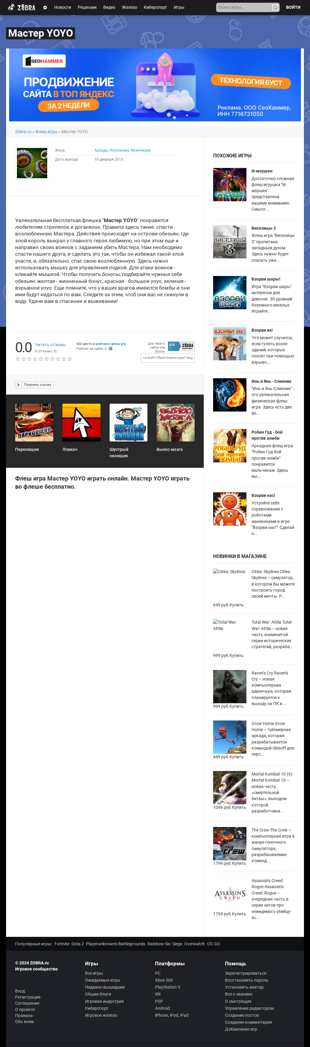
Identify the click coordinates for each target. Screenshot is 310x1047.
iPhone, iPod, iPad (172, 1015)
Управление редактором (249, 1008)
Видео (109, 7)
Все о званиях (238, 994)
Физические (140, 150)
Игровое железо (101, 1015)
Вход (20, 991)
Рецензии (87, 7)
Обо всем (24, 1021)
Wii (157, 994)
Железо (129, 7)
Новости (62, 7)
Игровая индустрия (104, 1001)
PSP (159, 1001)
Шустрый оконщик (119, 452)
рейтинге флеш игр (111, 344)
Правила (24, 1015)
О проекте (25, 1009)
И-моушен (262, 171)
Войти (293, 7)
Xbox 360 (164, 980)
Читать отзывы (50, 344)
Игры (179, 7)
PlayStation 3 (167, 987)
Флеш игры (46, 131)
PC (157, 973)
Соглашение (27, 1003)
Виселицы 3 (264, 228)
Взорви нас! (263, 495)
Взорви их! (262, 330)
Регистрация (28, 997)
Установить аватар (244, 987)
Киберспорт (155, 7)
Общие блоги (98, 994)
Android (162, 1008)
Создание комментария (248, 1022)
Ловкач (70, 449)
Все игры (94, 973)
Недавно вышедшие (105, 987)
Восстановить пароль (247, 980)
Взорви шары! (266, 279)
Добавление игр (241, 1029)
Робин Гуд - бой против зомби (267, 435)
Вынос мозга (170, 449)
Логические (119, 150)
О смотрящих (238, 1001)
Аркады (101, 150)
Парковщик (27, 449)
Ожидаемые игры (102, 980)
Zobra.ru (23, 131)
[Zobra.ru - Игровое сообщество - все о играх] (22, 7)
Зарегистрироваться (245, 973)
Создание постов (242, 1015)
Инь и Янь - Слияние (272, 381)
